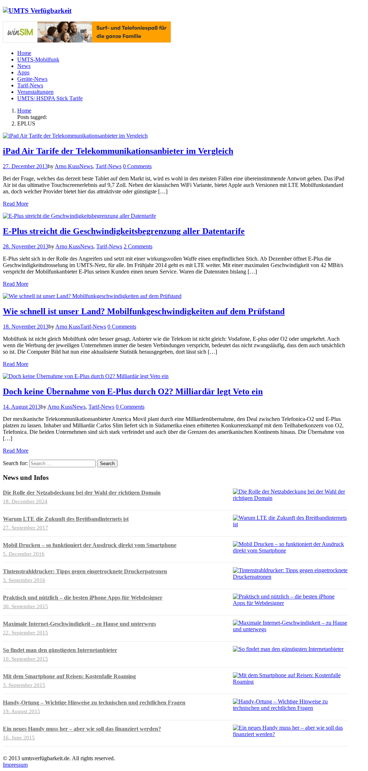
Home (24, 53)
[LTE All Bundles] (87, 41)
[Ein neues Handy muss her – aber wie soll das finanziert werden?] (290, 734)
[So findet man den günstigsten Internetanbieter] (288, 649)
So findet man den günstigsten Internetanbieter (60, 650)
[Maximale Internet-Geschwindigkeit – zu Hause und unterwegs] (290, 629)
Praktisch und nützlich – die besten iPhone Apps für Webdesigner (82, 598)
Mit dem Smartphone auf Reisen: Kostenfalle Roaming (69, 676)
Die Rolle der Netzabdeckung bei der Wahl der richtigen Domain (82, 493)
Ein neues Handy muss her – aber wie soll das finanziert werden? (82, 729)
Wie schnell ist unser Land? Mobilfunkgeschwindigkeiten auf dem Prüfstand (144, 311)
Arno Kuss (67, 166)
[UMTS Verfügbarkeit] (37, 10)
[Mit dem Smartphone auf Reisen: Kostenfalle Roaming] (290, 682)
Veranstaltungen (35, 92)
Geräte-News (32, 79)
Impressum (15, 765)
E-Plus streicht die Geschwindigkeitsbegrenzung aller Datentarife (124, 231)
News (24, 66)
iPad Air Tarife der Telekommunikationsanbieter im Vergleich (118, 151)
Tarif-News (30, 85)
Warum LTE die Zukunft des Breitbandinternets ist (66, 519)
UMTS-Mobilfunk (38, 59)
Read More (15, 204)
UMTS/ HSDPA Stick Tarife (50, 98)
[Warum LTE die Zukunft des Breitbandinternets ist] (290, 524)
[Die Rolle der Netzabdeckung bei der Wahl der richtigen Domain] (290, 498)
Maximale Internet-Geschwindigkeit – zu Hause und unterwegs (79, 624)
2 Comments (138, 246)
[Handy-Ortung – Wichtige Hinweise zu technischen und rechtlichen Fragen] (290, 708)
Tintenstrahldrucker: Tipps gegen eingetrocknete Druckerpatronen (85, 571)
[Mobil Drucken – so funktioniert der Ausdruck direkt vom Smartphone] (290, 550)
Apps (23, 72)
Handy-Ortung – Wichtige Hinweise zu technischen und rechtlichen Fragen (94, 702)
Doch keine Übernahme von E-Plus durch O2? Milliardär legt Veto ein (133, 391)
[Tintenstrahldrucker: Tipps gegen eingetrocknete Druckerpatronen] (290, 577)
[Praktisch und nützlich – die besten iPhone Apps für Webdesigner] (290, 603)
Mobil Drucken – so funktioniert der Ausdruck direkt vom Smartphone (89, 545)
